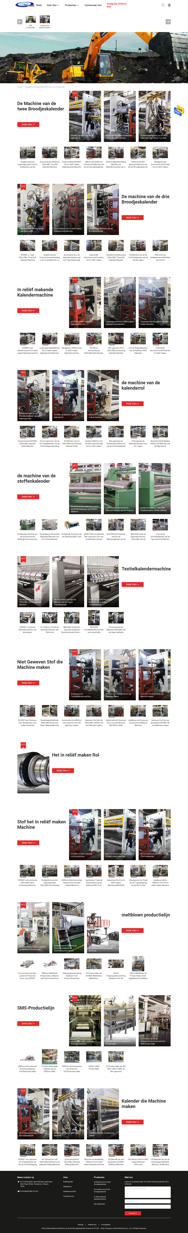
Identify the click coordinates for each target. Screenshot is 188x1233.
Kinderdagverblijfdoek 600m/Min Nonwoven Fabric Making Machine (49, 722)
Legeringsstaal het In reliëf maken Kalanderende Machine (120, 323)
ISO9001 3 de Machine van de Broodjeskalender (101, 230)
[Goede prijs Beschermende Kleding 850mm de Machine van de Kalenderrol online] (160, 431)
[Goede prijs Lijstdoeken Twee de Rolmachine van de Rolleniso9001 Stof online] (94, 871)
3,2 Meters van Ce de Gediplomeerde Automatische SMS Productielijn (153, 1041)
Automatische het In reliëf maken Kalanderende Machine (68, 230)
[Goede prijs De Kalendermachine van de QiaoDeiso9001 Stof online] (71, 524)
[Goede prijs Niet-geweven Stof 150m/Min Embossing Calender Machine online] (116, 338)
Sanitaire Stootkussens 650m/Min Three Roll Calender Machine (116, 257)
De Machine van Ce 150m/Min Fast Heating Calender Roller (71, 443)
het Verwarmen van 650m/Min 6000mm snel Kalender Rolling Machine (50, 1162)
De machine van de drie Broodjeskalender (145, 199)
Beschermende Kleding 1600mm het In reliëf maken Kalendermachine (94, 1162)
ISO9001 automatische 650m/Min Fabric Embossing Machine (27, 882)
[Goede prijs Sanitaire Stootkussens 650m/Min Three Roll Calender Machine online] (116, 245)
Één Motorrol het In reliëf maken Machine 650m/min (138, 1162)
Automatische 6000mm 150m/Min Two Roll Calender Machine (49, 164)
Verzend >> (133, 1213)
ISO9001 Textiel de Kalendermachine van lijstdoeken (27, 629)
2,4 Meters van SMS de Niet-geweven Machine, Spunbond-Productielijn (118, 1041)
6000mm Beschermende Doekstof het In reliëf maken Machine (72, 882)
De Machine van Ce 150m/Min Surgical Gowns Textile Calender (154, 509)
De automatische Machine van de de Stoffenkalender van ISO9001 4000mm (84, 509)
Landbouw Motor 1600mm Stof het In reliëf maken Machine (160, 882)
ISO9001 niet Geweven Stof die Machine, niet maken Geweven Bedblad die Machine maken (27, 725)
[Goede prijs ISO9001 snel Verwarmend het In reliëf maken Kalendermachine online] (27, 338)
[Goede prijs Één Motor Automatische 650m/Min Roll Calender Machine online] (94, 338)
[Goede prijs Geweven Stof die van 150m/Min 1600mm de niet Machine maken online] (94, 711)
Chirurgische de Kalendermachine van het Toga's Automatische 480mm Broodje (138, 446)
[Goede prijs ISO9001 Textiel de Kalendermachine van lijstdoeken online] (27, 618)
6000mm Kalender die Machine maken (101, 1134)
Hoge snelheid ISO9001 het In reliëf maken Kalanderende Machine (71, 164)
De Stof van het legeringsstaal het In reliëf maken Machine (120, 855)
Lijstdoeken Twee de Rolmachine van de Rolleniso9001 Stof (93, 882)
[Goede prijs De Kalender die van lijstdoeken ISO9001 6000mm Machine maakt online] (116, 1150)
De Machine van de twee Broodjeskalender (40, 106)
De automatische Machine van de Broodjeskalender (33, 1134)
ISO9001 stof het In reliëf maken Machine (67, 1134)
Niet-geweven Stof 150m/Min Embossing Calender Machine (116, 350)
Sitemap (80, 1225)
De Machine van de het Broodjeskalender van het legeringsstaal (29, 416)
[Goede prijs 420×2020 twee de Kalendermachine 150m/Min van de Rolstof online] (138, 524)
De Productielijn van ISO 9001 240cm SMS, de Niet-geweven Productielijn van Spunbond (116, 1071)
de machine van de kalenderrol (141, 385)
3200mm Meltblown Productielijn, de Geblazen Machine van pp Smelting (102, 948)
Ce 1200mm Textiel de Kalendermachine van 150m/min (49, 629)
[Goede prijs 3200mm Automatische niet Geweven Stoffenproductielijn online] (71, 1057)
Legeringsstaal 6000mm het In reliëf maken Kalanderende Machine (50, 350)
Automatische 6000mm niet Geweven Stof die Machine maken (72, 722)
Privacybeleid (105, 1225)
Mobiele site (92, 1225)
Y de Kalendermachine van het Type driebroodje (31, 230)
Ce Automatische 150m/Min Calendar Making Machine (72, 1162)
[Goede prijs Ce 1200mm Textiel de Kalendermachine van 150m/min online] (49, 618)
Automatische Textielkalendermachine (81, 695)
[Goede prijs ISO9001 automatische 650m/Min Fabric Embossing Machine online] (27, 871)
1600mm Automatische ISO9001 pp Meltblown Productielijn (32, 948)
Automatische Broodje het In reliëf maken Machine (155, 323)
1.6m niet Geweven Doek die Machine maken (152, 695)
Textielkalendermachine (146, 569)
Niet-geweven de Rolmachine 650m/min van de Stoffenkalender (116, 443)
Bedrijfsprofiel (68, 1182)
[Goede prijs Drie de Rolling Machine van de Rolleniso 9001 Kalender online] (138, 338)
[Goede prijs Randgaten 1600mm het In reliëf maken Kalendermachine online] (71, 338)
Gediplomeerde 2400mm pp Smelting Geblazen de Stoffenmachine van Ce (65, 948)
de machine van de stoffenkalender (36, 478)
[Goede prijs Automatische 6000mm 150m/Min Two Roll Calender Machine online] (49, 152)
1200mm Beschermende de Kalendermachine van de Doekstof (120, 509)
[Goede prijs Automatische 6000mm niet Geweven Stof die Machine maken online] (71, 711)
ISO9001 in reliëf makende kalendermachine (81, 323)
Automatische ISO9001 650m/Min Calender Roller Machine (27, 443)
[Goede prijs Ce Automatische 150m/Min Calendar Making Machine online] (71, 1150)
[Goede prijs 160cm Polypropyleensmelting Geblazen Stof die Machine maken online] (116, 964)
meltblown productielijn (146, 915)
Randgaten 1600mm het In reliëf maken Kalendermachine (72, 350)
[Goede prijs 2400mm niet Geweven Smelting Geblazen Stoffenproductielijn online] (27, 1057)
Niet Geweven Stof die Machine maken (40, 664)
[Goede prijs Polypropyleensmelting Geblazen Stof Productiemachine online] (71, 964)
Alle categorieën (99, 1204)
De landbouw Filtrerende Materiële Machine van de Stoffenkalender (49, 536)
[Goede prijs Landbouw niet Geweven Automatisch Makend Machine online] (138, 711)
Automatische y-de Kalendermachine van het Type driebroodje (72, 257)
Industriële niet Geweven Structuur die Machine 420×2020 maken (116, 722)
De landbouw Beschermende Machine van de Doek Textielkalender (100, 602)
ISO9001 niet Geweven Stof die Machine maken (118, 695)
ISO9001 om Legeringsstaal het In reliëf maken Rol (33, 788)
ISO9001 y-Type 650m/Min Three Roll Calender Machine (27, 257)
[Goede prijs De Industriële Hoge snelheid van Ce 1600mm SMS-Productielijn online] (49, 1057)
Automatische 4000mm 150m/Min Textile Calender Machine (30, 602)
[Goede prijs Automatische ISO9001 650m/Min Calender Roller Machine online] (27, 431)
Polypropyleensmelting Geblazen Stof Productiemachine (71, 975)
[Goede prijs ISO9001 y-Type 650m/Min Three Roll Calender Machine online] (27, 245)
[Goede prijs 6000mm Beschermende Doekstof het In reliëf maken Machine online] (71, 871)
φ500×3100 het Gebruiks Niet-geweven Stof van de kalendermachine (94, 536)
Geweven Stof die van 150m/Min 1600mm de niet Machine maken (94, 722)
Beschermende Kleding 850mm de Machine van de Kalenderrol (160, 443)
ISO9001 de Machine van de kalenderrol (82, 136)
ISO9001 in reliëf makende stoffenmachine (81, 855)
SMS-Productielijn (35, 1008)
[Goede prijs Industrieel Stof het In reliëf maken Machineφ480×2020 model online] (116, 871)
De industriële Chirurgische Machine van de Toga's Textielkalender (65, 602)
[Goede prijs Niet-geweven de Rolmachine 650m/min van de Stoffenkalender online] (116, 431)
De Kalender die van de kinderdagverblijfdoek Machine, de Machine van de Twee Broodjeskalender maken (160, 1164)
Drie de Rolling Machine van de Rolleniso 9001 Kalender (138, 350)
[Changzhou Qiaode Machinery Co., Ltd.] (25, 4)
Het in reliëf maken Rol (75, 755)
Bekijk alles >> (28, 124)
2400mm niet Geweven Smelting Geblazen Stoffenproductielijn (27, 1068)
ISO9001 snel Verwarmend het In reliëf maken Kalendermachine (27, 350)
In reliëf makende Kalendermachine (35, 292)
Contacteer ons (68, 1196)
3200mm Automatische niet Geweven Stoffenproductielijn (72, 1068)
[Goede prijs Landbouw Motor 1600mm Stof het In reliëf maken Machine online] (160, 871)
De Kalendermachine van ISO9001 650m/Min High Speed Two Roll (154, 136)
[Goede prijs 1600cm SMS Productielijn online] (94, 1057)
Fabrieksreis (67, 1186)
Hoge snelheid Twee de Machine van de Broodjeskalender (119, 136)
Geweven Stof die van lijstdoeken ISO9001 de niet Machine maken (160, 722)
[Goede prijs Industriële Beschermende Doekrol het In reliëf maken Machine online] (94, 245)
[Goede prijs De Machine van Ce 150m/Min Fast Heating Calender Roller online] (71, 431)
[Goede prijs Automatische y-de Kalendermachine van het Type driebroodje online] (71, 245)
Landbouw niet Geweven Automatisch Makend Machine (138, 722)
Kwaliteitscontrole (69, 1191)
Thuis (19, 87)
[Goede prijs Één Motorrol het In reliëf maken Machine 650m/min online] (138, 1150)
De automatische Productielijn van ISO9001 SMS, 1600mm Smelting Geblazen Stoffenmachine (83, 1041)
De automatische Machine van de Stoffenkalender (154, 855)
